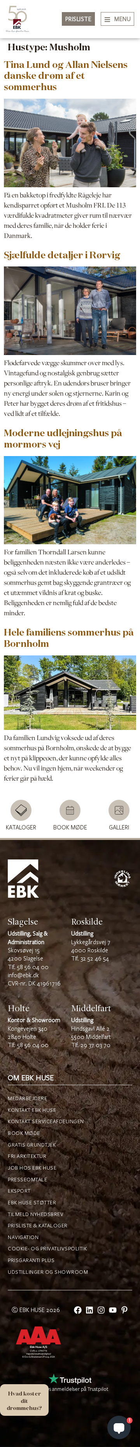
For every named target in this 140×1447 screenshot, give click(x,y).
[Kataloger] (21, 810)
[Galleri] (119, 810)
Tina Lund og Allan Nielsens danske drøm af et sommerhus (66, 75)
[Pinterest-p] (124, 1310)
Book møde (70, 827)
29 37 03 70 (95, 1045)
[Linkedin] (89, 1310)
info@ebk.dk (23, 975)
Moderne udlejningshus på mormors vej (63, 438)
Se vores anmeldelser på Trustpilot (70, 1389)
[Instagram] (101, 1310)
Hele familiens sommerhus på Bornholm (69, 638)
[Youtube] (113, 1310)
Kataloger (21, 827)
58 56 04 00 (33, 967)
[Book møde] (70, 810)
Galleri (119, 827)
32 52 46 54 (94, 958)
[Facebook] (78, 1310)
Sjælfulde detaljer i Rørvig (62, 255)
